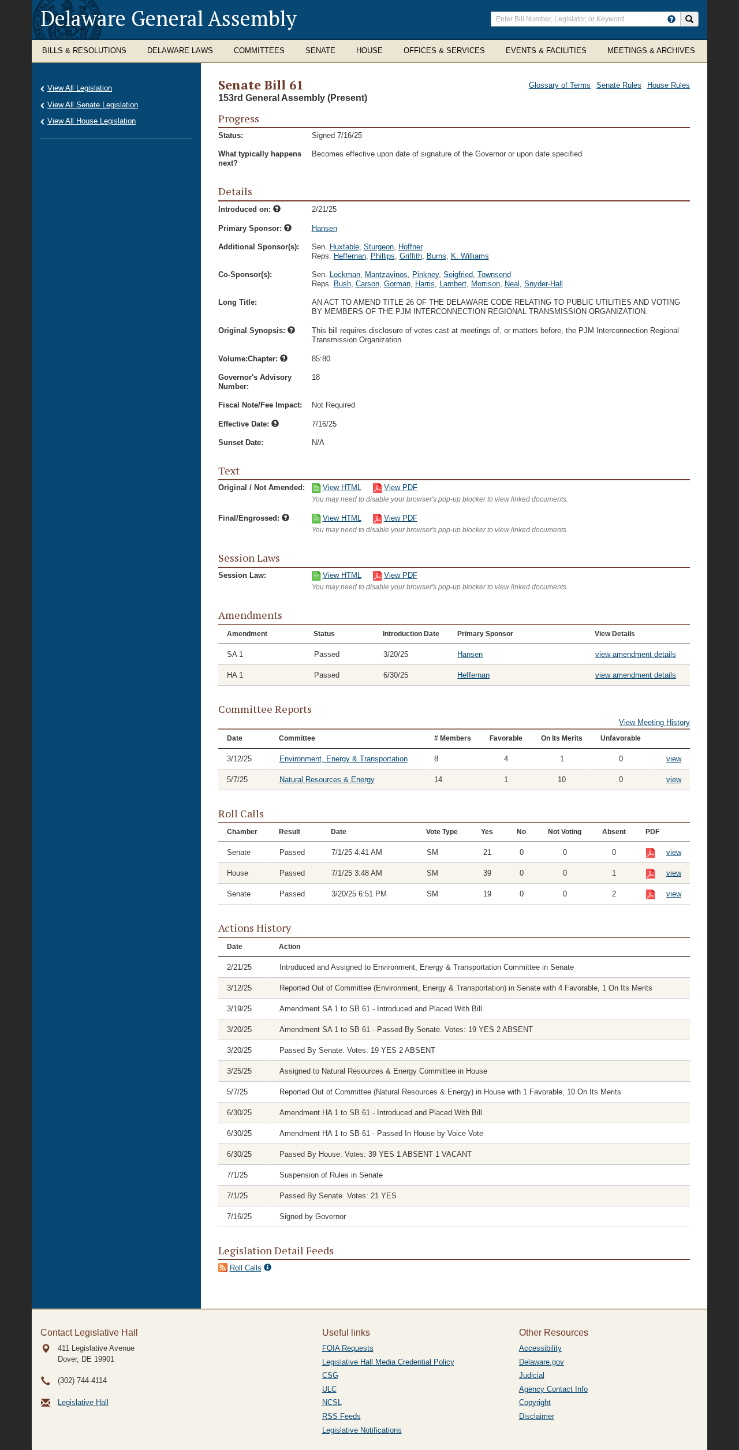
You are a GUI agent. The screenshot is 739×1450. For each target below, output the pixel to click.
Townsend (494, 274)
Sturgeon (379, 246)
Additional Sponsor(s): (258, 246)
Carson (367, 283)
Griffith (411, 256)
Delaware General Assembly (168, 18)
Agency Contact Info (553, 1389)
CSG (330, 1375)
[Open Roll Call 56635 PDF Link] (656, 895)
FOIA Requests (348, 1348)
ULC (329, 1389)
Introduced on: (245, 209)
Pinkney (425, 274)
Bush (342, 283)
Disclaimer (536, 1416)
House (369, 50)
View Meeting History (654, 722)
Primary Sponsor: (251, 228)
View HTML (342, 487)
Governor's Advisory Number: (255, 382)
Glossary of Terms (560, 85)
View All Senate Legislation (92, 104)
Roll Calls (246, 1268)
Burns (436, 256)
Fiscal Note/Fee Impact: (260, 405)
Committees (259, 50)
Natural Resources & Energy (327, 779)
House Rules (668, 85)
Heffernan (350, 256)
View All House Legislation (91, 121)
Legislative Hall (83, 1402)
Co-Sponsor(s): (245, 274)
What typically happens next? (259, 158)
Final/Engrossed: (250, 518)
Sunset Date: (240, 442)
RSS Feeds (341, 1416)
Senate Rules (618, 85)
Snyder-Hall (543, 283)
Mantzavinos (386, 274)
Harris (425, 283)
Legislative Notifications (362, 1430)
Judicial (531, 1375)
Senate (320, 50)
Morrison (485, 283)
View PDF (400, 487)
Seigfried (458, 274)
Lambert (452, 283)
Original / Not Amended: (261, 487)
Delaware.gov (541, 1362)
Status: (230, 135)
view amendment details (635, 654)
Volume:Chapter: (249, 358)
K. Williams (470, 256)
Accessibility (540, 1348)
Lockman (345, 274)
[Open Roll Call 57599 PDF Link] (656, 874)
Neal (512, 283)
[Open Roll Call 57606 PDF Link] (656, 853)
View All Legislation (79, 88)
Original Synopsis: (253, 330)
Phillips (383, 256)
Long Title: (237, 302)
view (673, 758)
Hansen (324, 228)
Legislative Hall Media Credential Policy (388, 1362)
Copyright (535, 1402)
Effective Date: (244, 424)
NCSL (332, 1402)
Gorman (397, 283)
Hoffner (410, 246)
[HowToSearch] (671, 19)
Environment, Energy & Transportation (343, 758)
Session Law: (242, 575)
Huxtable (344, 246)
